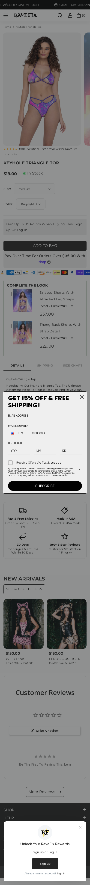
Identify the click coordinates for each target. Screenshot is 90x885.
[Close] (81, 397)
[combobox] (17, 433)
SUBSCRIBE (45, 485)
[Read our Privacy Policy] (79, 470)
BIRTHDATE (15, 443)
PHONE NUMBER (18, 426)
